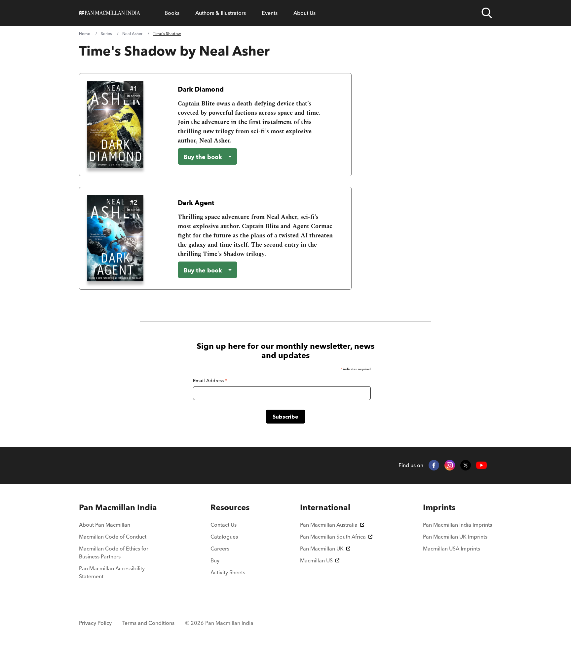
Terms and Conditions (148, 623)
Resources (229, 507)
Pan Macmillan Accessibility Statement (112, 572)
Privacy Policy (95, 623)
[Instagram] (449, 465)
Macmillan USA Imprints (451, 548)
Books (172, 13)
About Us (304, 13)
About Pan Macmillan (104, 524)
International (325, 507)
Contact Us (223, 524)
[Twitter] (465, 465)
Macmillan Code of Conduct (112, 536)
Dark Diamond (201, 89)
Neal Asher (132, 33)
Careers (219, 548)
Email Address (210, 381)
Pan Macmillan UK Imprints (455, 536)
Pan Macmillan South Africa (333, 536)
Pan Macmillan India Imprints (457, 524)
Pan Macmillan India (118, 507)
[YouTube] (481, 465)
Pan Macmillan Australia (329, 524)
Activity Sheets (227, 572)
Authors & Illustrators (220, 13)
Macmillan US (316, 560)
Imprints (439, 507)
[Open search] (486, 13)
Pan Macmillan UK (322, 548)
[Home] (109, 13)
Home (84, 33)
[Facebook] (434, 465)
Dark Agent (196, 202)
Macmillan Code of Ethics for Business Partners (113, 552)
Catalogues (224, 536)
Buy (214, 560)
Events (270, 13)
